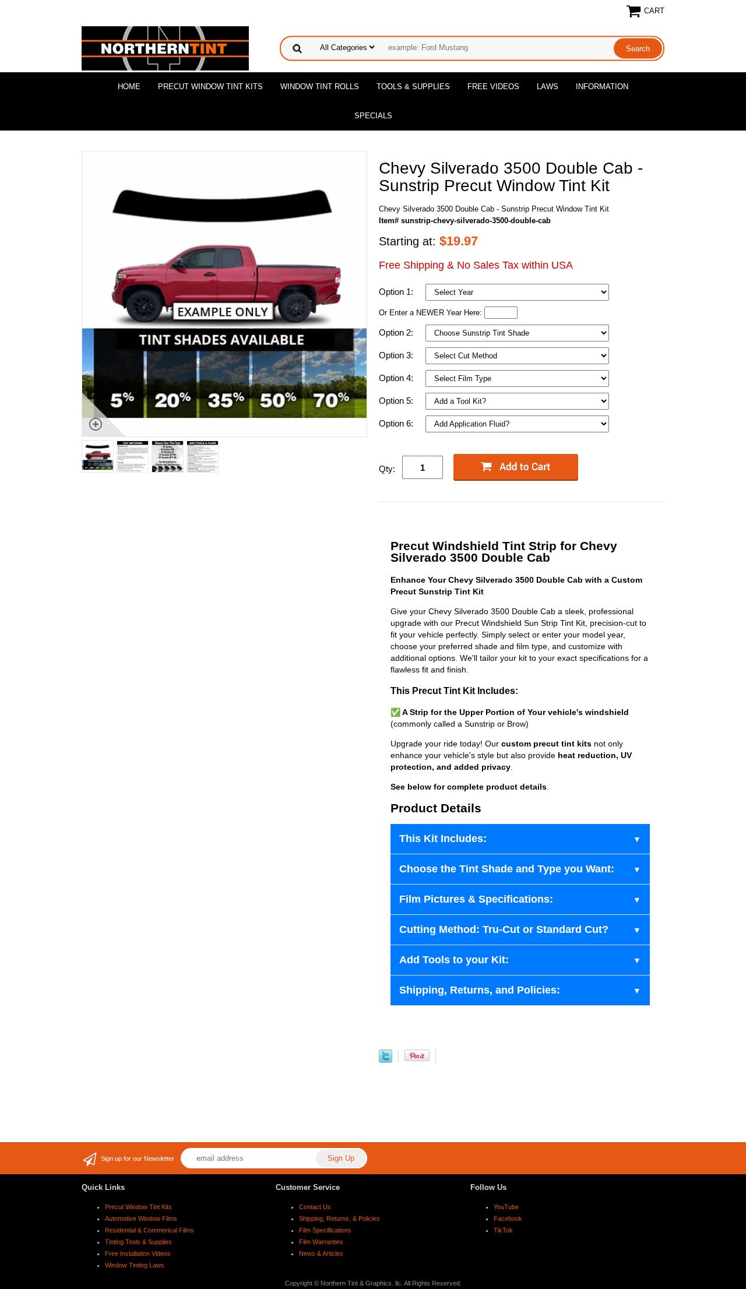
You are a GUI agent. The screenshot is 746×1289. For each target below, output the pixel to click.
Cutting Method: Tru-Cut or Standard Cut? (503, 929)
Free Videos (493, 86)
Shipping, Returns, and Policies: (479, 990)
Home (129, 86)
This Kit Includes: (443, 838)
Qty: (387, 469)
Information (602, 86)
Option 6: (397, 423)
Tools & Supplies (413, 86)
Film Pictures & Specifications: (476, 899)
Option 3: (397, 355)
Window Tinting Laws (134, 1265)
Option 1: (397, 292)
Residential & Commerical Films (149, 1230)
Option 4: (397, 378)
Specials (373, 115)
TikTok (503, 1230)
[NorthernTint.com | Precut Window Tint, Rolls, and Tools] (165, 47)
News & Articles (321, 1253)
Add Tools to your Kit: (454, 960)
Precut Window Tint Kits (210, 86)
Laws (547, 86)
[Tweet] (385, 1060)
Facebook (508, 1218)
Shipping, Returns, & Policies (339, 1218)
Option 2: (397, 332)
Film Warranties (321, 1241)
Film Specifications (325, 1230)
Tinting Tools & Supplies (138, 1241)
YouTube (506, 1206)
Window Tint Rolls (319, 86)
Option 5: (397, 401)
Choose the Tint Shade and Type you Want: (506, 869)
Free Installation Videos (138, 1253)
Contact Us (315, 1206)
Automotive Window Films (141, 1218)
